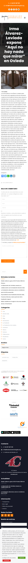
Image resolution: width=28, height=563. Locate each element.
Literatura (5, 327)
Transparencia (5, 501)
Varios (4, 339)
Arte (4, 316)
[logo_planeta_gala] (22, 425)
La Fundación (6, 323)
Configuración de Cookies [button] (9, 557)
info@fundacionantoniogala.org (14, 5)
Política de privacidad (19, 242)
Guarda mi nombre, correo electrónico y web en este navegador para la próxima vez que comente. (13, 215)
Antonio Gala (6, 313)
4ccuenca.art (14, 474)
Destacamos (6, 320)
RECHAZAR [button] (6, 560)
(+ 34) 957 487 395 (15, 3)
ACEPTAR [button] (22, 557)
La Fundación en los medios (9, 325)
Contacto (4, 508)
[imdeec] (14, 414)
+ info (17, 240)
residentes (4, 360)
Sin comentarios (8, 182)
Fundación (15, 357)
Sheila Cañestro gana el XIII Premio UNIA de (13, 481)
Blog (4, 318)
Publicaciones (6, 334)
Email (2, 527)
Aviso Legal (5, 504)
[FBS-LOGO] (14, 406)
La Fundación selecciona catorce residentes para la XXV (13, 492)
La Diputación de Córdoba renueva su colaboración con (11, 486)
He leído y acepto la (14, 242)
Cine (4, 311)
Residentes (5, 336)
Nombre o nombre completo (6, 522)
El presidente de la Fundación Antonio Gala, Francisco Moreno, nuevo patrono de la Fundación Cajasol (12, 297)
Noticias (5, 332)
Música (4, 329)
